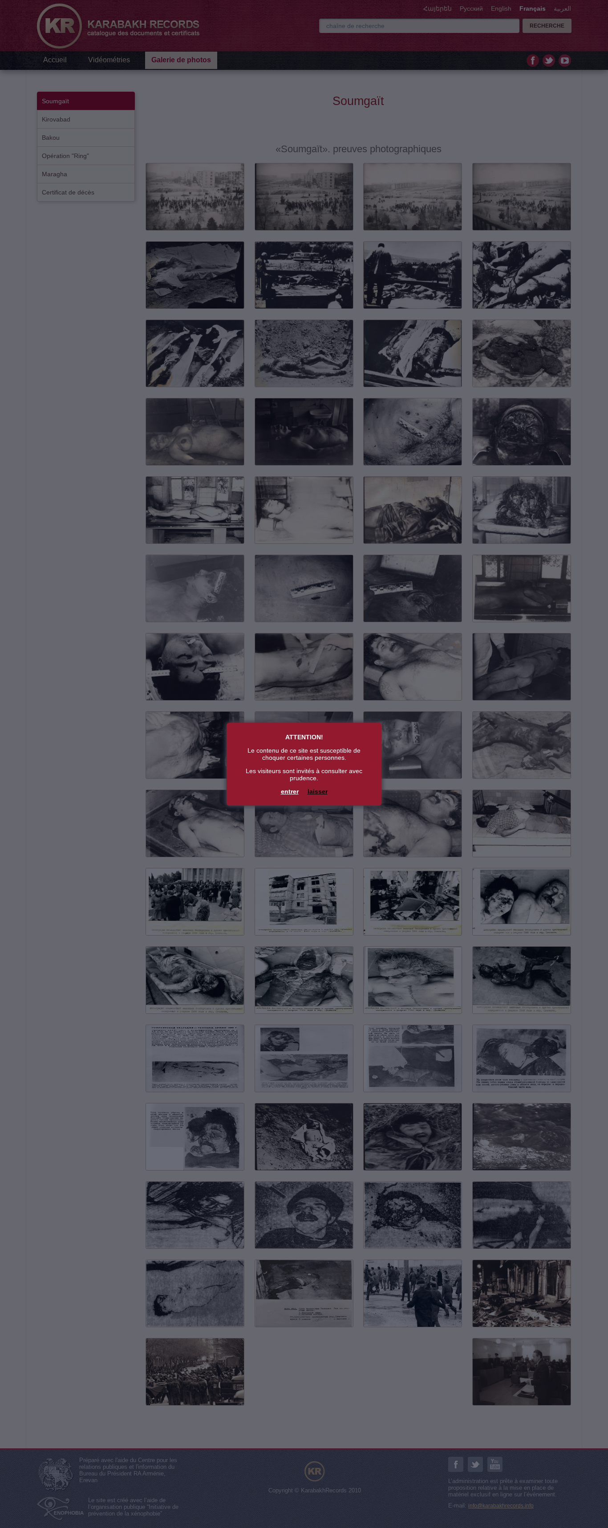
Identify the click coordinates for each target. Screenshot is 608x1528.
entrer (290, 791)
